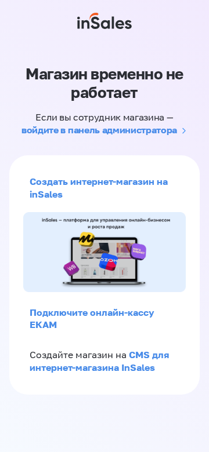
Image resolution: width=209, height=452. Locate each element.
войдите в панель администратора (99, 130)
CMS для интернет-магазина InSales (99, 361)
